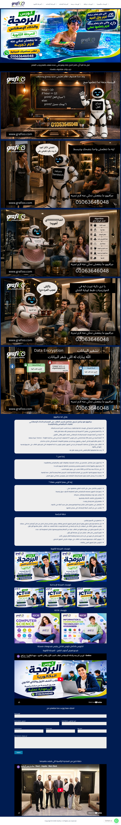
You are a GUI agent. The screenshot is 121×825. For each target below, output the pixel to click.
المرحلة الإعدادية (50, 4)
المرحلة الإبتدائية (63, 4)
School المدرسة (18, 728)
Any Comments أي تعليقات (20, 736)
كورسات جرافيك (88, 4)
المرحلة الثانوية (37, 4)
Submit (18, 752)
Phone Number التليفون (20, 721)
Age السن (80, 728)
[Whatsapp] (116, 821)
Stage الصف (49, 728)
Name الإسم (17, 713)
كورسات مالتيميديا (102, 4)
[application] (42, 4)
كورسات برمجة (75, 4)
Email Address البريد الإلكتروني (69, 721)
